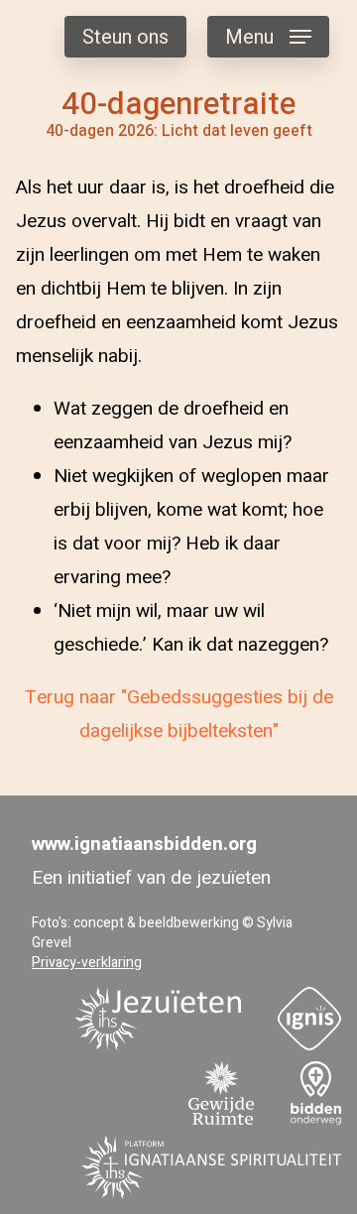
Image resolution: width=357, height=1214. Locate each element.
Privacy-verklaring (87, 962)
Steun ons (125, 37)
